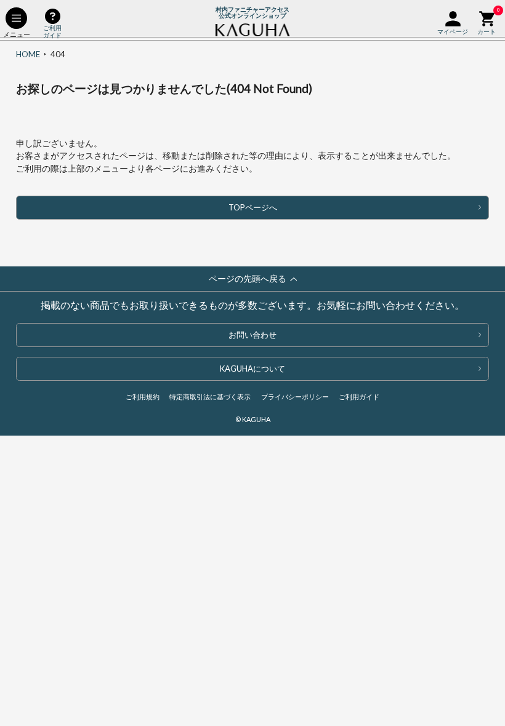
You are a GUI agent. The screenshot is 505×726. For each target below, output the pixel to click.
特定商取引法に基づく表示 (210, 397)
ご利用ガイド (359, 397)
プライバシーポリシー (295, 397)
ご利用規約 (143, 397)
